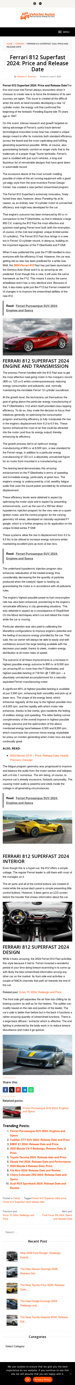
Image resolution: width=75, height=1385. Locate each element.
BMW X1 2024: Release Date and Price (34, 1144)
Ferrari (16, 1198)
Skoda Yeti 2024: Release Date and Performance (40, 1162)
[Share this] (5, 1089)
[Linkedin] (40, 4)
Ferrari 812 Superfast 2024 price (49, 1198)
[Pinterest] (35, 4)
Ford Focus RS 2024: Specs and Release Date (57, 1215)
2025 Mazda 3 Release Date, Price (31, 1166)
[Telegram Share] (24, 1089)
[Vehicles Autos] (37, 15)
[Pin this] (18, 1089)
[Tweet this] (12, 1089)
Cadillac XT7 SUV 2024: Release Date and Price (40, 1140)
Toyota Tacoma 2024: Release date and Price (38, 1157)
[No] (70, 1373)
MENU (66, 32)
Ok (27, 1379)
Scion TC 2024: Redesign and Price (40, 992)
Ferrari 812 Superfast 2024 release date (23, 1201)
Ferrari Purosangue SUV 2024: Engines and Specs (45, 1109)
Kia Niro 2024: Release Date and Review (35, 1170)
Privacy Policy (43, 1379)
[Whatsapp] (31, 1089)
